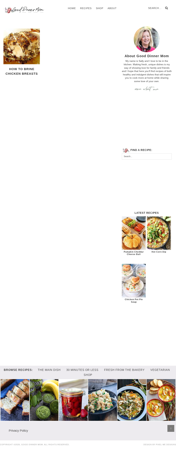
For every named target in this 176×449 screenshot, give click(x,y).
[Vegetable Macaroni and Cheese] (102, 419)
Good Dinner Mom (23, 10)
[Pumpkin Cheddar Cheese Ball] (134, 233)
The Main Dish (49, 369)
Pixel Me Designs (166, 445)
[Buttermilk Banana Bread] (15, 419)
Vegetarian (160, 369)
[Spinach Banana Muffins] (44, 419)
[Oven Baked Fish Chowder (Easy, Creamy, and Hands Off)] (161, 419)
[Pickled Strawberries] (73, 419)
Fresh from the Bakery (124, 369)
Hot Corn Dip (159, 252)
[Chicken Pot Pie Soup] (134, 280)
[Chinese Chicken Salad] (131, 419)
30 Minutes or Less (82, 369)
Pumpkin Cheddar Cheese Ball (134, 253)
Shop (88, 374)
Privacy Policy (18, 430)
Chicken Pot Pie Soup (134, 300)
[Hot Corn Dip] (159, 233)
